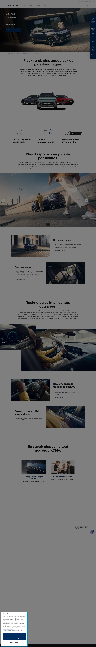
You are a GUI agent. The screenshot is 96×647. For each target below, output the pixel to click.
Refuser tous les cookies (14, 638)
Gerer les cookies (14, 642)
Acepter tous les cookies (14, 635)
